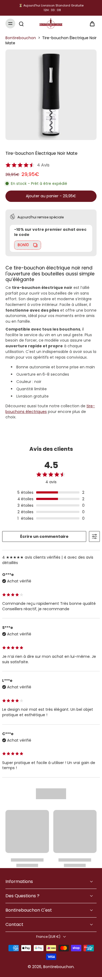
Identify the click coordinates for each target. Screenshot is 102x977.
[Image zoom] (51, 94)
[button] (51, 196)
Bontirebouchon (20, 38)
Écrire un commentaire (44, 536)
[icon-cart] (91, 23)
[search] (21, 23)
